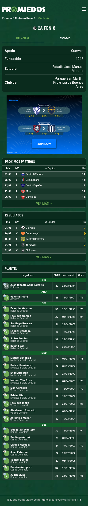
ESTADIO (65, 38)
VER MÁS (42, 203)
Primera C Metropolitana (17, 18)
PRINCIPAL (23, 38)
